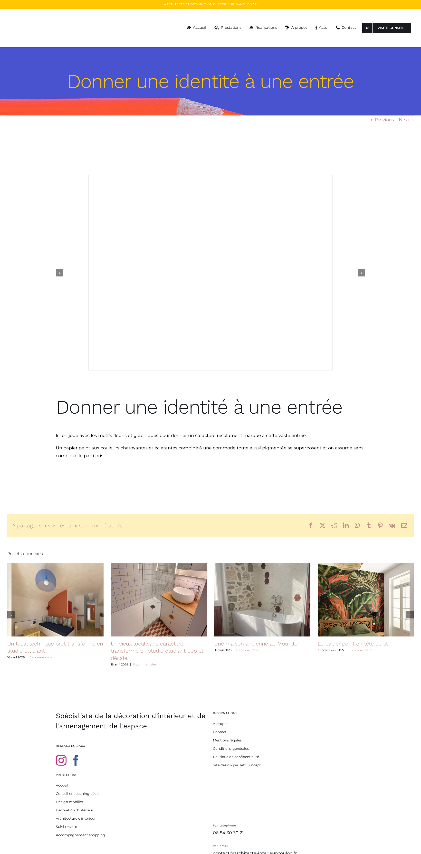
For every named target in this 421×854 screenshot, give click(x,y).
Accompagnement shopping (80, 835)
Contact (220, 732)
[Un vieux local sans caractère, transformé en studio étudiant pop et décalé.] (159, 599)
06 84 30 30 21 (228, 832)
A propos (220, 723)
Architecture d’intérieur (76, 818)
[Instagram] (61, 760)
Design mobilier (69, 802)
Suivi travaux (66, 827)
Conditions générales (231, 748)
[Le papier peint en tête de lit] (366, 599)
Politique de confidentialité (236, 757)
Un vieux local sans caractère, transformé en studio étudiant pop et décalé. (157, 651)
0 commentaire (40, 657)
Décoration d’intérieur (74, 810)
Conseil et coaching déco (77, 793)
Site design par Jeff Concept (237, 765)
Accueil (62, 785)
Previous (384, 120)
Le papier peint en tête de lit (353, 644)
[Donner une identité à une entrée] (210, 272)
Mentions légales (227, 740)
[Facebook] (75, 760)
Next (404, 120)
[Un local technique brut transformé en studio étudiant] (55, 599)
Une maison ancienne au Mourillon (257, 644)
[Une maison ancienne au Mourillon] (262, 599)
